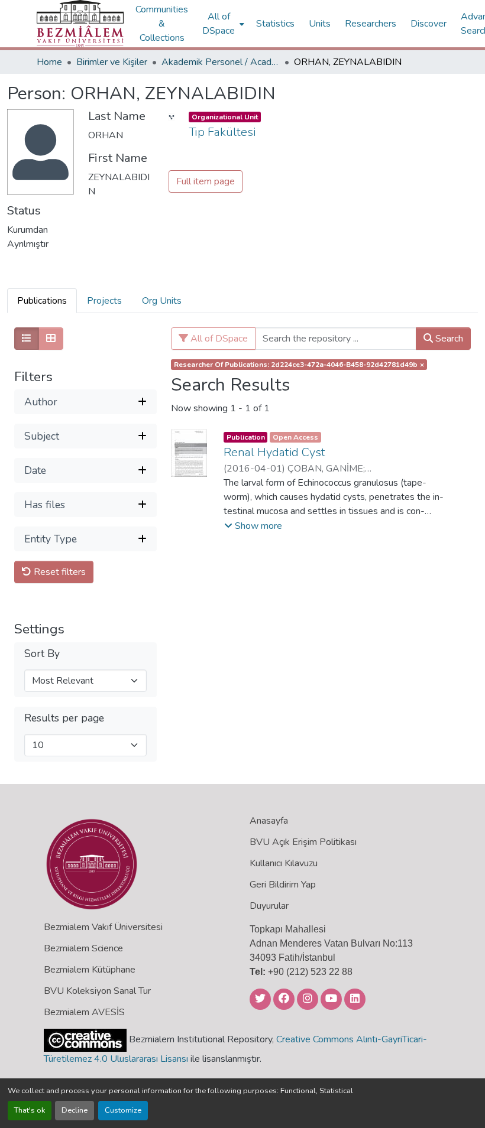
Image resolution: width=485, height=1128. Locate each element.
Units (320, 23)
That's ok (29, 1110)
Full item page (205, 181)
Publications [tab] (42, 300)
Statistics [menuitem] (275, 23)
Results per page (64, 718)
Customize (123, 1110)
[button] (80, 23)
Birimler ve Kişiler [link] (111, 62)
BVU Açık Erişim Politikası (303, 842)
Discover (428, 23)
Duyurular (269, 906)
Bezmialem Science (83, 948)
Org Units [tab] (162, 300)
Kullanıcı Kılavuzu (284, 863)
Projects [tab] (104, 300)
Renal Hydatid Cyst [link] (274, 452)
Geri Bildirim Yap (283, 884)
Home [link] (49, 62)
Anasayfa (269, 820)
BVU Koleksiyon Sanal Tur (97, 991)
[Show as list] (26, 338)
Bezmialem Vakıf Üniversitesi (103, 927)
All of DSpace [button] (218, 23)
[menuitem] (222, 23)
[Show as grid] (50, 338)
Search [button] (448, 338)
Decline (75, 1110)
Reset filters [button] (58, 571)
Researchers (370, 23)
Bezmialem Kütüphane (89, 969)
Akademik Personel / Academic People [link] (220, 62)
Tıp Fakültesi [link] (222, 132)
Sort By (42, 654)
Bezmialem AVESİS (84, 1012)
